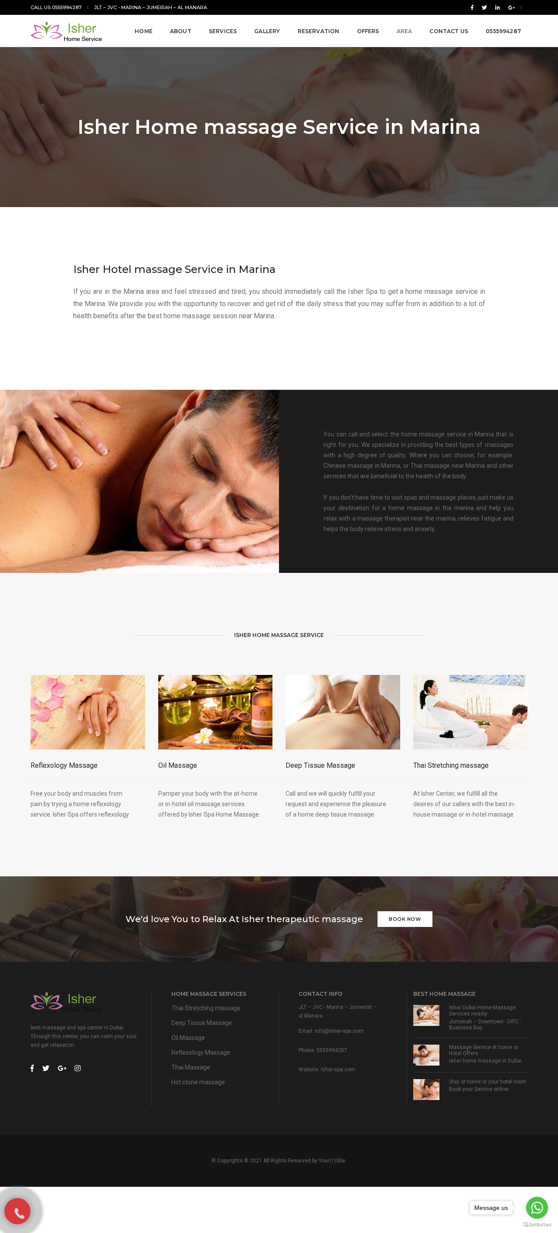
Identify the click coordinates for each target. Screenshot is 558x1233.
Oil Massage (177, 765)
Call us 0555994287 (56, 7)
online (500, 1089)
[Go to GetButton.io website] (537, 1224)
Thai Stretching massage (451, 765)
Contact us (448, 31)
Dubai (514, 1061)
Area (404, 31)
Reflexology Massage (64, 765)
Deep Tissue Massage (320, 765)
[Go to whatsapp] (537, 1208)
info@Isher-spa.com (339, 1031)
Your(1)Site (332, 1161)
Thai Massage (190, 1067)
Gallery (267, 31)
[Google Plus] (510, 7)
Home (144, 31)
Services (223, 31)
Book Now (405, 919)
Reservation (319, 31)
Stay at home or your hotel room (487, 1082)
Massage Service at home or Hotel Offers (483, 1050)
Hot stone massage (198, 1082)
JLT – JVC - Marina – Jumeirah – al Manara (150, 7)
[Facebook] (472, 7)
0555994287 (503, 31)
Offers (368, 31)
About (180, 31)
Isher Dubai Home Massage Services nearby (482, 1011)
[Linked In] (498, 7)
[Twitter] (484, 7)
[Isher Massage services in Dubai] (68, 31)
